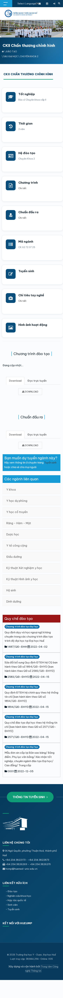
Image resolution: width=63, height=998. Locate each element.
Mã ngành (25, 241)
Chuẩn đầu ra (28, 212)
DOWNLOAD (31, 391)
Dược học (12, 534)
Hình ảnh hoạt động (32, 325)
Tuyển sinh (26, 271)
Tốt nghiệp (26, 94)
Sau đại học (10, 56)
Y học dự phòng (16, 500)
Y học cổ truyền (17, 512)
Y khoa (11, 489)
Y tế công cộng (16, 545)
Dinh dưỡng (13, 601)
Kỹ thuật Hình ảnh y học (22, 579)
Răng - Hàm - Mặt (18, 523)
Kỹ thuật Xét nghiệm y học (24, 568)
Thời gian (25, 123)
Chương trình (28, 183)
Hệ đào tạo (26, 153)
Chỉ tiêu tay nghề (31, 295)
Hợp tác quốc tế (17, 900)
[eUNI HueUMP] (54, 3)
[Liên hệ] (39, 3)
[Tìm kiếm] (59, 3)
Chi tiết (22, 188)
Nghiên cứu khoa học (19, 895)
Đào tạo (11, 51)
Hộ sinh (11, 590)
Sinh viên (13, 904)
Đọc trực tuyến (37, 380)
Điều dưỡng (14, 556)
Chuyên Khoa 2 (29, 56)
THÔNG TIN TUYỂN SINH (29, 797)
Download (15, 380)
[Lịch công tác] (47, 3)
